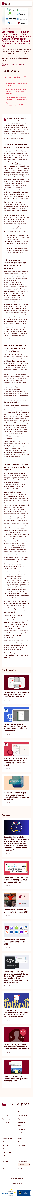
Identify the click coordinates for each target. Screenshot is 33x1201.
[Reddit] (5, 71)
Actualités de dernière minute (11, 29)
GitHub (4, 1156)
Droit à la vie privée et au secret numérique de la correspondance (16, 98)
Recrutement (22, 1122)
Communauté (22, 1115)
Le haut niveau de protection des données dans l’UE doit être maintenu (16, 91)
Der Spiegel (22, 534)
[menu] (30, 4)
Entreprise (21, 1145)
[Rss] (18, 71)
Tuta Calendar (6, 1119)
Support (5, 1172)
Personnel (21, 1142)
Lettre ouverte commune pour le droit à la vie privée (16, 85)
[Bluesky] (12, 71)
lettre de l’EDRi (17, 192)
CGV (19, 1126)
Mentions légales (23, 1133)
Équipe (20, 1119)
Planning (5, 1142)
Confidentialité (22, 1129)
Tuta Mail (5, 1115)
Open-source (6, 1152)
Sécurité (5, 1145)
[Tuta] (6, 3)
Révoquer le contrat (16, 1183)
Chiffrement (6, 1149)
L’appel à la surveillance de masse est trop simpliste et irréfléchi (17, 104)
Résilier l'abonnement (16, 1178)
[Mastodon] (8, 71)
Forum (4, 1165)
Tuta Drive (5, 1122)
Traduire (20, 1168)
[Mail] (15, 71)
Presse (4, 1168)
